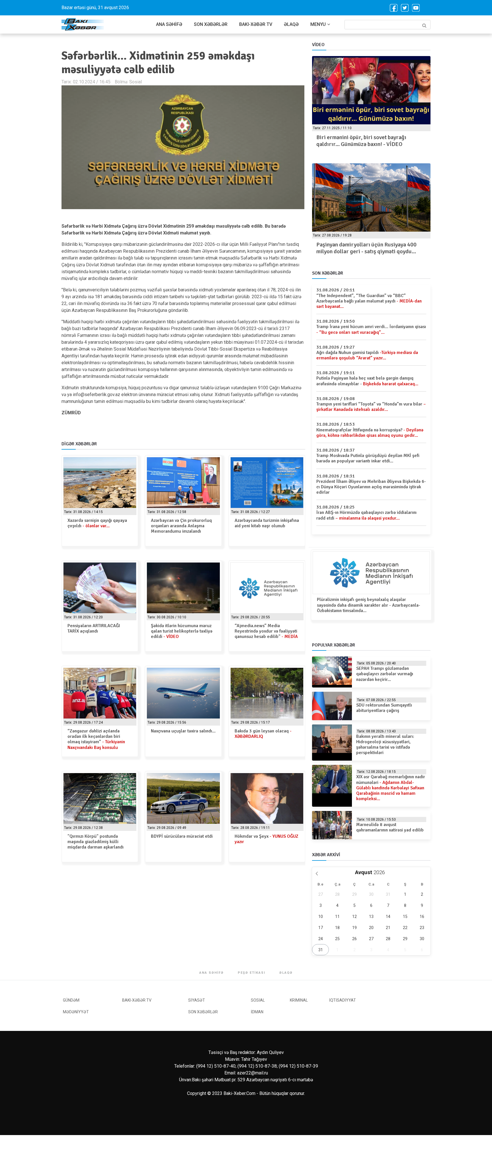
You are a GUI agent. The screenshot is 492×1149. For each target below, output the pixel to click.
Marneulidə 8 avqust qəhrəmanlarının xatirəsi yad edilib (390, 827)
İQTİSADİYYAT (342, 1000)
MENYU (318, 24)
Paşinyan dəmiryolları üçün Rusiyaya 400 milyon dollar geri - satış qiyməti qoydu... (366, 248)
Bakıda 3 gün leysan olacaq (263, 733)
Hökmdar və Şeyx (266, 839)
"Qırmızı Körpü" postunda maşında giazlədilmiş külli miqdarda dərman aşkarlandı (95, 841)
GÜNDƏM (71, 1000)
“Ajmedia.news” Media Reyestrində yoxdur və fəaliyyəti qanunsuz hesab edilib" (266, 631)
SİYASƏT (196, 1000)
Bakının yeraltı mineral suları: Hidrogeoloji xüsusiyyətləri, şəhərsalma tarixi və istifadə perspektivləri (385, 745)
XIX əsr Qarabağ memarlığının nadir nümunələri (390, 788)
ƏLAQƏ (291, 24)
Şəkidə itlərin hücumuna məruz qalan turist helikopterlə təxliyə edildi (181, 631)
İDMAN (257, 1012)
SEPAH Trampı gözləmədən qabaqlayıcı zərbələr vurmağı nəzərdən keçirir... (384, 674)
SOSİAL (258, 1000)
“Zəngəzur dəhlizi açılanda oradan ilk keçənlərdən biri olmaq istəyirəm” (96, 739)
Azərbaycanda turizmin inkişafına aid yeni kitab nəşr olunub (267, 523)
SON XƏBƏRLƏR (210, 24)
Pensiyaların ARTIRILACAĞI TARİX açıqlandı (93, 628)
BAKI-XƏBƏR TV (255, 24)
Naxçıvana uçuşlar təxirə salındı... (183, 731)
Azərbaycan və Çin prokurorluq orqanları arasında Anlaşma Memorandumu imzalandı (181, 526)
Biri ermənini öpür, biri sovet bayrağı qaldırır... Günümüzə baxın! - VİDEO (361, 141)
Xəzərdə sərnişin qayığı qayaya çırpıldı (97, 523)
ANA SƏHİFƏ (169, 24)
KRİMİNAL (299, 1000)
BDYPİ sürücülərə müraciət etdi (182, 836)
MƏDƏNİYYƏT (76, 1012)
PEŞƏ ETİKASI (251, 973)
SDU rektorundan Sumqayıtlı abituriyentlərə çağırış (384, 707)
